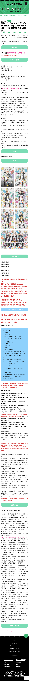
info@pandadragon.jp (6, 631)
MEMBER (6, 664)
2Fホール (22, 53)
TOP (5, 660)
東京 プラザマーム (13, 53)
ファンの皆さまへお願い (14, 651)
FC (17, 664)
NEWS (5, 662)
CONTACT (19, 666)
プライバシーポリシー (14, 645)
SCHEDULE (7, 666)
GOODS (18, 662)
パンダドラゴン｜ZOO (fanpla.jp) (11, 88)
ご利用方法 (14, 643)
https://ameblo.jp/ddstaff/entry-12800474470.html (14, 537)
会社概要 (14, 640)
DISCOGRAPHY (20, 660)
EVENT (8, 21)
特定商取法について (14, 648)
